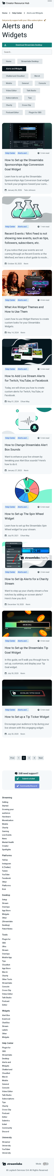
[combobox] (27, 52)
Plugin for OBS (35, 112)
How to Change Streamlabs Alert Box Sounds (26, 447)
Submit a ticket (28, 779)
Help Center (17, 13)
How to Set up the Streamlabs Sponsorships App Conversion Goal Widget (24, 164)
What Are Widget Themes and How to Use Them (24, 309)
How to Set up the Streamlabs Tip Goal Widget (26, 650)
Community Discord (28, 786)
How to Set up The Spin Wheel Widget (24, 516)
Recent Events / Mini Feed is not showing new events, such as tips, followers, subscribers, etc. (26, 238)
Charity (9, 105)
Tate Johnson (29, 190)
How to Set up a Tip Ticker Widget (27, 716)
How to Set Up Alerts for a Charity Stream (26, 581)
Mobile (9, 83)
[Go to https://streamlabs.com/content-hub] (15, 3)
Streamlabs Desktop (30, 61)
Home (4, 13)
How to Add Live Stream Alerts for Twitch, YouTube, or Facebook (26, 378)
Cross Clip (26, 105)
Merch (37, 76)
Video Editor (11, 91)
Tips (30, 98)
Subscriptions (12, 98)
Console (42, 83)
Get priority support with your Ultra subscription (22, 20)
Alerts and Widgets (14, 69)
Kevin (26, 264)
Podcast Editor (12, 112)
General (25, 83)
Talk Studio (31, 91)
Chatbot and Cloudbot (15, 76)
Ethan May (25, 401)
